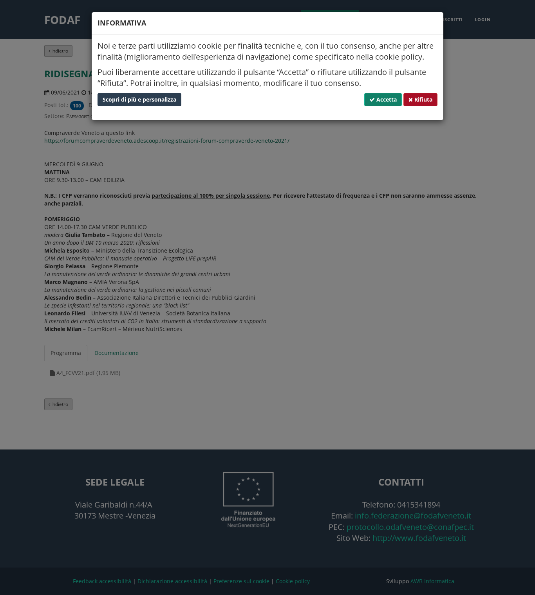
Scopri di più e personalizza (139, 99)
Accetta (386, 99)
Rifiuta (422, 99)
